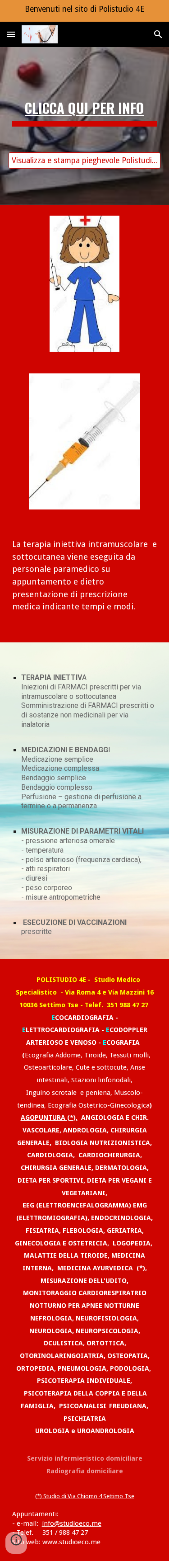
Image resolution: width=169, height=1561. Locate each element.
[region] (84, 11)
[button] (11, 34)
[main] (85, 117)
